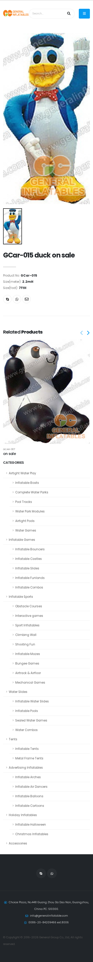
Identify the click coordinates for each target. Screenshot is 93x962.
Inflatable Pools (26, 711)
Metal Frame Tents (29, 758)
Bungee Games (27, 663)
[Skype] (7, 299)
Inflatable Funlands (30, 578)
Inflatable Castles (28, 559)
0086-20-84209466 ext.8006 (48, 922)
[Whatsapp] (17, 299)
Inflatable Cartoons (29, 806)
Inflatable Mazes (27, 654)
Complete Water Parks (31, 492)
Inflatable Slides (27, 568)
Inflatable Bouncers (30, 549)
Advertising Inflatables (26, 768)
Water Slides (18, 692)
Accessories (18, 843)
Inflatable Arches (28, 777)
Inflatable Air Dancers (31, 787)
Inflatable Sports (21, 597)
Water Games (25, 530)
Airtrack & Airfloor (28, 673)
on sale (9, 453)
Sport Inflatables (27, 625)
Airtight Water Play (22, 473)
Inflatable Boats (27, 483)
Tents (13, 739)
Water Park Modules (30, 511)
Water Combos (26, 730)
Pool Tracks (23, 502)
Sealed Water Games (31, 720)
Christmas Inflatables (31, 834)
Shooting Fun (25, 644)
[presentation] (82, 333)
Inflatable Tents (27, 749)
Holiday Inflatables (23, 815)
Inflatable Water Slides (32, 701)
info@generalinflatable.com (49, 916)
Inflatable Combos (29, 587)
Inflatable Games (22, 540)
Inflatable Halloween (30, 825)
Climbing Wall (25, 635)
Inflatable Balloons (29, 796)
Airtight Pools (25, 521)
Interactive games (29, 616)
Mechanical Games (30, 683)
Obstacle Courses (28, 606)
